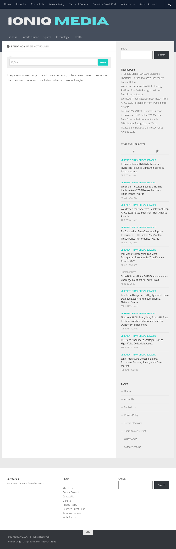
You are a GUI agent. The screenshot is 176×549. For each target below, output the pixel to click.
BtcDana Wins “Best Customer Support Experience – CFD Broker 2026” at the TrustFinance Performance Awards (141, 115)
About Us (21, 4)
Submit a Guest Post (104, 4)
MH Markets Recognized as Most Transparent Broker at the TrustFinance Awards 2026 (142, 127)
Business (12, 37)
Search (124, 48)
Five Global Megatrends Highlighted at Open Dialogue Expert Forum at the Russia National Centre (145, 299)
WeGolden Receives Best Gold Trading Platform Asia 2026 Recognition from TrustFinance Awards (141, 90)
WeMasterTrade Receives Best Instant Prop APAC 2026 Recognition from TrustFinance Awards (144, 102)
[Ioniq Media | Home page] (58, 21)
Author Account (148, 4)
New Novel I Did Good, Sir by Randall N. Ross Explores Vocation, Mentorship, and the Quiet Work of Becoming (144, 321)
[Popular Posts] (157, 151)
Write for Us (128, 4)
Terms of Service (78, 4)
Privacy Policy (56, 4)
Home (7, 4)
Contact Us (37, 4)
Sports (47, 37)
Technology (62, 37)
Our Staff (67, 500)
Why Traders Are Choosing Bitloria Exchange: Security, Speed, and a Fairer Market (142, 362)
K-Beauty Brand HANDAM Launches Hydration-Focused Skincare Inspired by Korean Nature (142, 78)
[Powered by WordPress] (20, 542)
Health (78, 37)
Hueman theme (48, 541)
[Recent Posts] (133, 151)
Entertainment (30, 37)
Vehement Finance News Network (138, 160)
